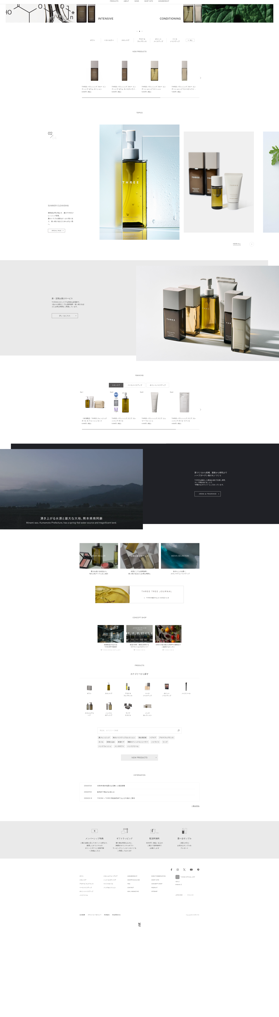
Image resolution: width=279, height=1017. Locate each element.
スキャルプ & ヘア (89, 768)
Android (177, 938)
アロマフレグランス (166, 791)
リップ (165, 795)
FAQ (129, 937)
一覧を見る (196, 859)
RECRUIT (154, 941)
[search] (178, 784)
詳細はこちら (95, 904)
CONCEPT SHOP (156, 937)
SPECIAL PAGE (56, 284)
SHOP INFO (155, 933)
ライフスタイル (128, 768)
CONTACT (131, 941)
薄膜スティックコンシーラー (138, 795)
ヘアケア (153, 791)
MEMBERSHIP (132, 929)
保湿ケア (121, 795)
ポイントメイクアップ (166, 748)
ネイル (101, 795)
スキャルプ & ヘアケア (110, 929)
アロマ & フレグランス (128, 748)
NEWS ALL (237, 297)
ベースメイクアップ (147, 748)
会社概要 (82, 968)
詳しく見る (95, 128)
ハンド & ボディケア (108, 768)
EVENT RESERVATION (158, 929)
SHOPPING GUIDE (134, 933)
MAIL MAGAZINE (133, 945)
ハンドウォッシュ (105, 800)
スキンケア (108, 747)
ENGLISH (190, 948)
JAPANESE (178, 948)
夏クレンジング (104, 791)
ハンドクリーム (133, 800)
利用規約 (107, 968)
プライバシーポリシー (94, 968)
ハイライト (155, 795)
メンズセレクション (147, 768)
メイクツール (186, 747)
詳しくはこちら (64, 369)
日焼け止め (111, 795)
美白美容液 (142, 791)
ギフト (89, 747)
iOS (176, 935)
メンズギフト (119, 800)
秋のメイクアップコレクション (124, 791)
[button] (139, 84)
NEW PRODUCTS (139, 811)
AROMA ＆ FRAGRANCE (207, 547)
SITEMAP (154, 945)
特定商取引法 (116, 968)
